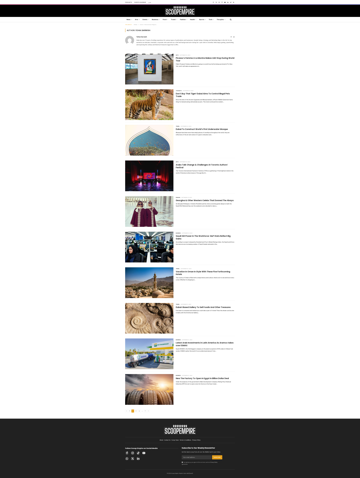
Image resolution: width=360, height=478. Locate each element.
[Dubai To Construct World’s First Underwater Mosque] (149, 140)
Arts (136, 19)
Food (164, 19)
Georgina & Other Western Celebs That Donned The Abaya (205, 200)
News (128, 19)
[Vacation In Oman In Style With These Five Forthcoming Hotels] (149, 282)
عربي (149, 2)
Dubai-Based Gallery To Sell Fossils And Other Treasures (203, 307)
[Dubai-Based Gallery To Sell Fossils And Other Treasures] (149, 318)
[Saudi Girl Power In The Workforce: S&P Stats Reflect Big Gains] (149, 247)
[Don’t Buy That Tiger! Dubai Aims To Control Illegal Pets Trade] (149, 104)
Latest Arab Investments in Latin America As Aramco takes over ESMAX (205, 344)
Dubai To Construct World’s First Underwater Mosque (202, 129)
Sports (201, 19)
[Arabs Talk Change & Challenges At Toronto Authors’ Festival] (149, 175)
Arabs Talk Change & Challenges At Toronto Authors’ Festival (202, 166)
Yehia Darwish (141, 37)
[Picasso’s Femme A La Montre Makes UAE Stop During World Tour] (149, 69)
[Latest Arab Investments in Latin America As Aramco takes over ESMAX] (149, 353)
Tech (210, 19)
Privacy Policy (213, 462)
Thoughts (220, 19)
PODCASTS (128, 2)
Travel (173, 19)
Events (145, 19)
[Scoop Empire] (180, 11)
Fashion (183, 19)
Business (155, 19)
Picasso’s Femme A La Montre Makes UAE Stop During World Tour (205, 59)
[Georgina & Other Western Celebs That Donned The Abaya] (149, 211)
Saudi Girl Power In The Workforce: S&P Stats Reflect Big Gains (203, 237)
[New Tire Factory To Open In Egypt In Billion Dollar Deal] (149, 389)
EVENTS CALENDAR (140, 2)
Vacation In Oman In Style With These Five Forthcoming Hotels (203, 273)
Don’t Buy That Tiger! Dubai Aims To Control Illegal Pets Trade (203, 95)
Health (192, 19)
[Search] (230, 19)
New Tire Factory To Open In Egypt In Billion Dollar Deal (202, 378)
